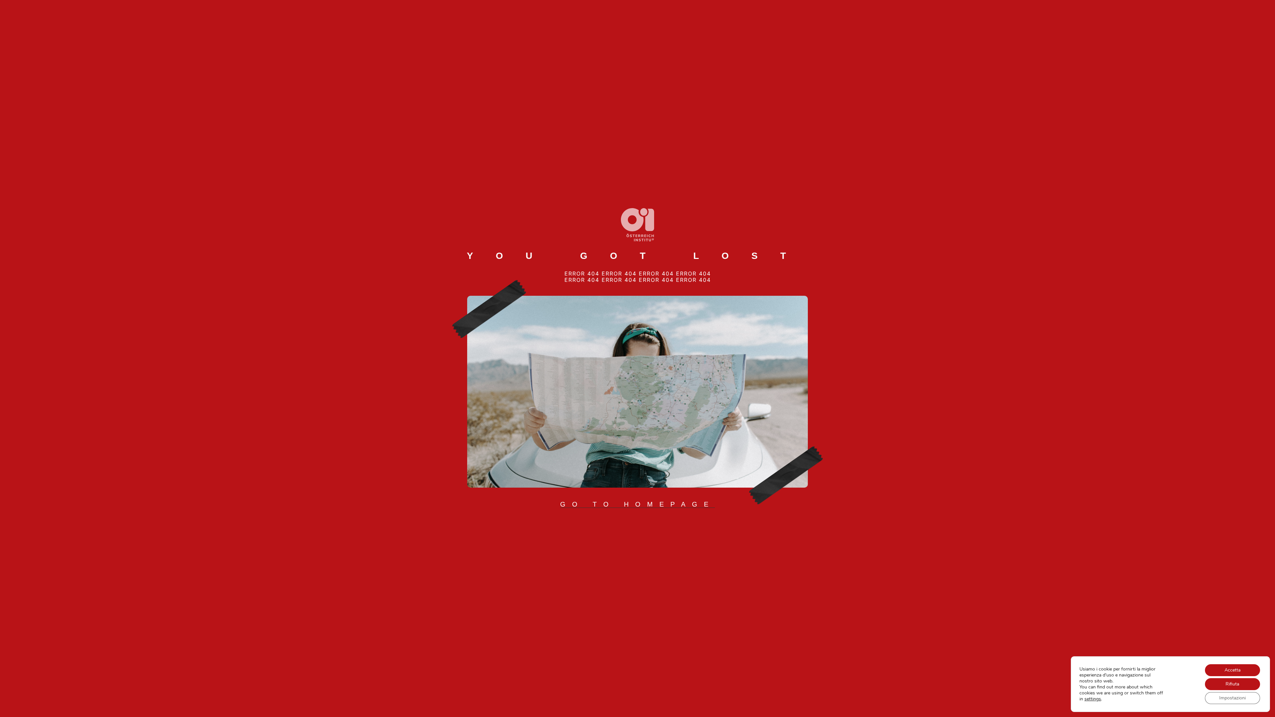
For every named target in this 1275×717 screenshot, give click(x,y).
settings (1092, 699)
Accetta (1232, 670)
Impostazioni (1232, 698)
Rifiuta (1232, 684)
